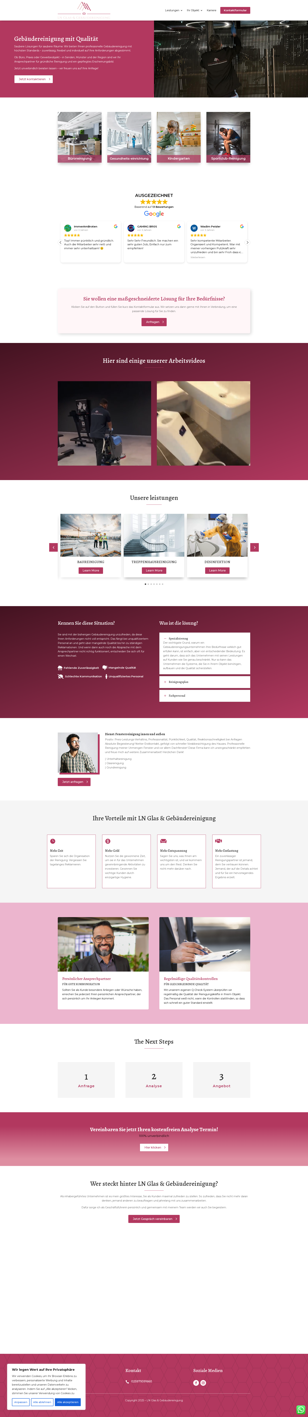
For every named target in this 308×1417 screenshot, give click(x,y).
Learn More (91, 570)
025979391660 (141, 1381)
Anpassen (20, 1402)
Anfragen (152, 322)
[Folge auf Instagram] (203, 1383)
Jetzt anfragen (72, 782)
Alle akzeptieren (67, 1402)
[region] (46, 1387)
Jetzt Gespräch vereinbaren (152, 1219)
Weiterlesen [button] (134, 257)
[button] (247, 242)
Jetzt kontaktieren (32, 79)
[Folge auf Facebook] (196, 1383)
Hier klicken (152, 1147)
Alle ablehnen (42, 1402)
